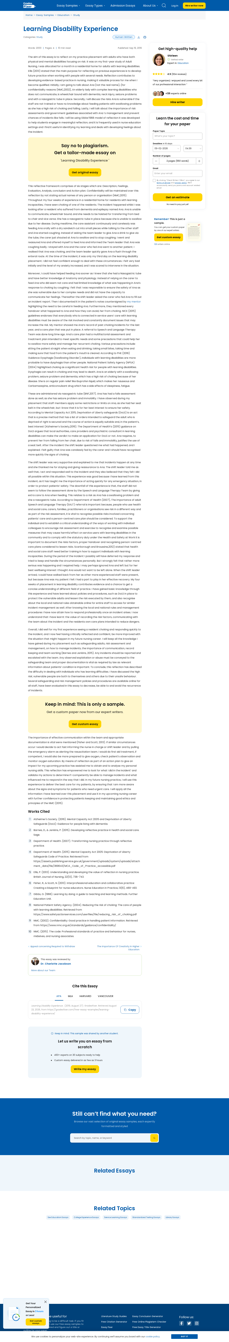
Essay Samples (45, 15)
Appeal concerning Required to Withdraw (52, 946)
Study (76, 15)
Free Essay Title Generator (146, 1327)
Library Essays (172, 1217)
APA (58, 996)
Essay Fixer (107, 1327)
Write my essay (85, 1069)
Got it (184, 1336)
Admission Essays (122, 5)
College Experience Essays (86, 1217)
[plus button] (199, 161)
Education (63, 15)
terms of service (163, 183)
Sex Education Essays (58, 1217)
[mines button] (156, 161)
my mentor (134, 301)
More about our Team (43, 970)
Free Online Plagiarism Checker (149, 1321)
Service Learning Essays (115, 1217)
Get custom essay (85, 724)
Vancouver (105, 996)
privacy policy (181, 183)
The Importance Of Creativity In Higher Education (118, 948)
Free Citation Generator (114, 1321)
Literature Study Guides (114, 1316)
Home (29, 15)
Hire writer (177, 102)
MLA (70, 996)
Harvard (85, 996)
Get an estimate (177, 197)
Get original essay (85, 172)
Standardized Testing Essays (146, 1217)
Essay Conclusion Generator (147, 1316)
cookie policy (153, 1336)
